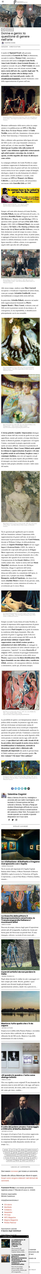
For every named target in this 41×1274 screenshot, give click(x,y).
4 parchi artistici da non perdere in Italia (18, 973)
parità (34, 1158)
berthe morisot (32, 1150)
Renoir (17, 1160)
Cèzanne (7, 1152)
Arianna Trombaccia (8, 976)
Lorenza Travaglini (7, 866)
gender (15, 1152)
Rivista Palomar (10, 1222)
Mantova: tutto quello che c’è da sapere (17, 1024)
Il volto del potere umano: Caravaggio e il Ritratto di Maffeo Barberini (20, 1128)
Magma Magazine (11, 1220)
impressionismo (11, 1155)
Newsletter (8, 1212)
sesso (24, 1160)
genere (22, 1152)
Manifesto (8, 1207)
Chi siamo (8, 1204)
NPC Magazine (10, 1217)
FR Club (7, 1214)
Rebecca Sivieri (6, 924)
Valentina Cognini (9, 43)
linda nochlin (23, 1155)
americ (6, 1150)
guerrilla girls (31, 1152)
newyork (20, 1158)
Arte (3, 30)
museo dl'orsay (10, 1158)
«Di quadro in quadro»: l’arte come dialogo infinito (18, 1076)
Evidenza (10, 30)
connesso (14, 1171)
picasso (10, 1160)
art (12, 1150)
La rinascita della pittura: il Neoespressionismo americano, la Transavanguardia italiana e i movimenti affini (18, 919)
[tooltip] (12, 788)
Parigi (27, 1158)
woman (30, 1160)
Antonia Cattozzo (7, 1028)
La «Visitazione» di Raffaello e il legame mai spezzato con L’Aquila (20, 863)
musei (33, 1155)
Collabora (8, 1209)
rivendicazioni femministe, (10, 78)
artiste (22, 1150)
